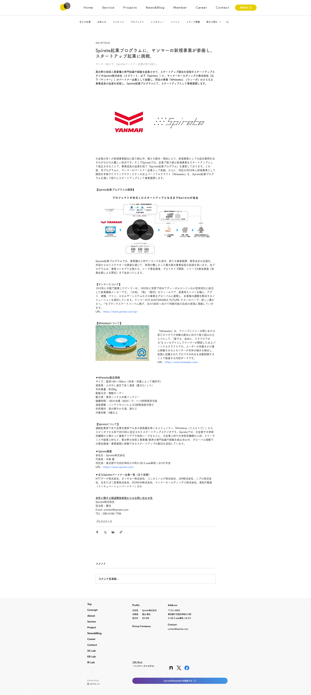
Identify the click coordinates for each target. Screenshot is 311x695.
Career (91, 639)
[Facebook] (187, 668)
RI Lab (91, 662)
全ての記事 (85, 22)
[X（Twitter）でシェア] (105, 532)
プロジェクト (137, 22)
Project (91, 627)
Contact (92, 644)
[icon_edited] (171, 668)
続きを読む (212, 22)
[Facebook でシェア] (97, 532)
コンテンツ (118, 22)
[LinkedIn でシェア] (113, 532)
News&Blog (94, 633)
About (91, 615)
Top (89, 604)
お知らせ (101, 22)
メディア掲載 (193, 22)
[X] (179, 668)
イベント (175, 22)
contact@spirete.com (178, 629)
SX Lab (91, 650)
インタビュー (157, 22)
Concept (92, 609)
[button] (110, 7)
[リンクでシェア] (120, 532)
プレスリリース (104, 521)
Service (91, 621)
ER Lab (91, 656)
